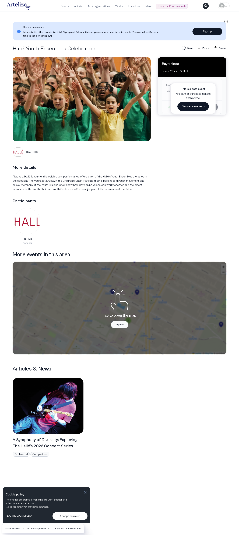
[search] (206, 6)
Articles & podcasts (38, 528)
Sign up (207, 31)
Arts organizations (99, 6)
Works (119, 6)
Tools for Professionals (171, 6)
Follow (205, 48)
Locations (134, 6)
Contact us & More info (68, 528)
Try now (119, 324)
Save (190, 48)
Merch (149, 6)
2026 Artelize (12, 528)
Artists (78, 6)
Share (222, 48)
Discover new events (193, 106)
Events (65, 6)
